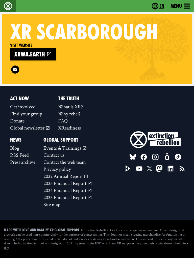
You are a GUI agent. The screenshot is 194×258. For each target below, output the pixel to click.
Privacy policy (57, 169)
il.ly (6, 247)
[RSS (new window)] (182, 168)
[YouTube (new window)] (139, 168)
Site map (51, 204)
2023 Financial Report (65, 183)
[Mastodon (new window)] (159, 168)
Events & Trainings (62, 148)
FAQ (63, 120)
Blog (14, 148)
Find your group (26, 113)
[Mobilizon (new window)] (167, 157)
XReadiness (69, 127)
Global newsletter (27, 127)
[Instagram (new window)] (155, 157)
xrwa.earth (30, 54)
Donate (17, 120)
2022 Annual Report (63, 176)
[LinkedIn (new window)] (170, 168)
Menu (176, 6)
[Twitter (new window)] (149, 168)
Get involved (23, 106)
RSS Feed (19, 155)
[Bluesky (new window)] (133, 157)
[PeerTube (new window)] (128, 168)
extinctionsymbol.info (171, 243)
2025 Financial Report (65, 197)
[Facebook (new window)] (144, 157)
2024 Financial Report (65, 190)
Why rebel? (69, 113)
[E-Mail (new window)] (15, 70)
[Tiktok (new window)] (178, 157)
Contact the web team (64, 162)
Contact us (53, 155)
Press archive (22, 162)
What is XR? (70, 106)
